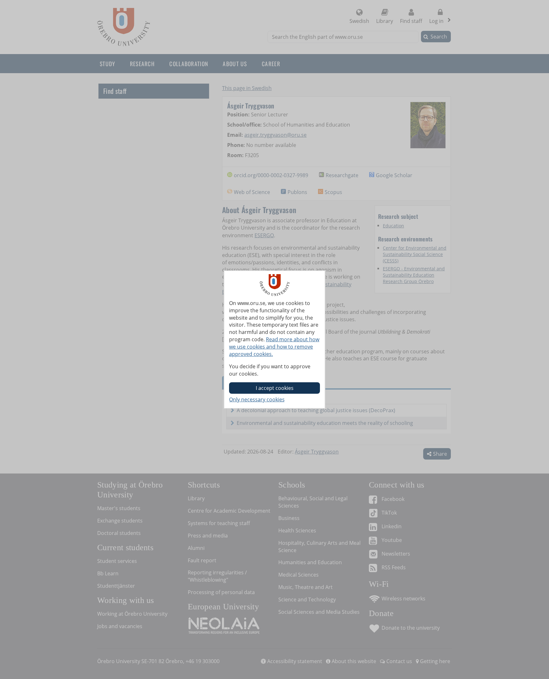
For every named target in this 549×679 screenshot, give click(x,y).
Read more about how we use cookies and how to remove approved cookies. (274, 346)
